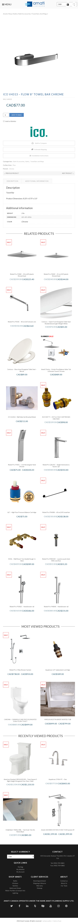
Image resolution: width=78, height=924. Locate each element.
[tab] (12, 181)
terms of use (57, 921)
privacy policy (47, 921)
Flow (14, 165)
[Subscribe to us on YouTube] (50, 906)
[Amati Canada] (34, 4)
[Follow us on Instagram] (58, 906)
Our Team (64, 886)
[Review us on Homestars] (43, 906)
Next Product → (68, 173)
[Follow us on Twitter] (11, 906)
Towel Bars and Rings (39, 14)
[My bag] (67, 4)
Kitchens (15, 883)
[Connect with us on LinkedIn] (27, 906)
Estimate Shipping (40, 149)
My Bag (20, 867)
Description (12, 181)
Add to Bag (17, 115)
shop (10, 14)
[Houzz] (35, 906)
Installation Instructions (40, 156)
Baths (15, 14)
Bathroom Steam (15, 888)
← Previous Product (11, 173)
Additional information (36, 181)
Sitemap (39, 888)
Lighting (15, 893)
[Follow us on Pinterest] (66, 906)
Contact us (64, 881)
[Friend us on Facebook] (19, 906)
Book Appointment (39, 881)
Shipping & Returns (39, 883)
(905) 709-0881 (58, 863)
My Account (20, 872)
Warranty (39, 886)
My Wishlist (20, 869)
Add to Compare (41, 143)
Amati (5, 14)
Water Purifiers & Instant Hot (15, 890)
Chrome (11, 169)
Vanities (15, 886)
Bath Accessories (24, 14)
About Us (64, 883)
